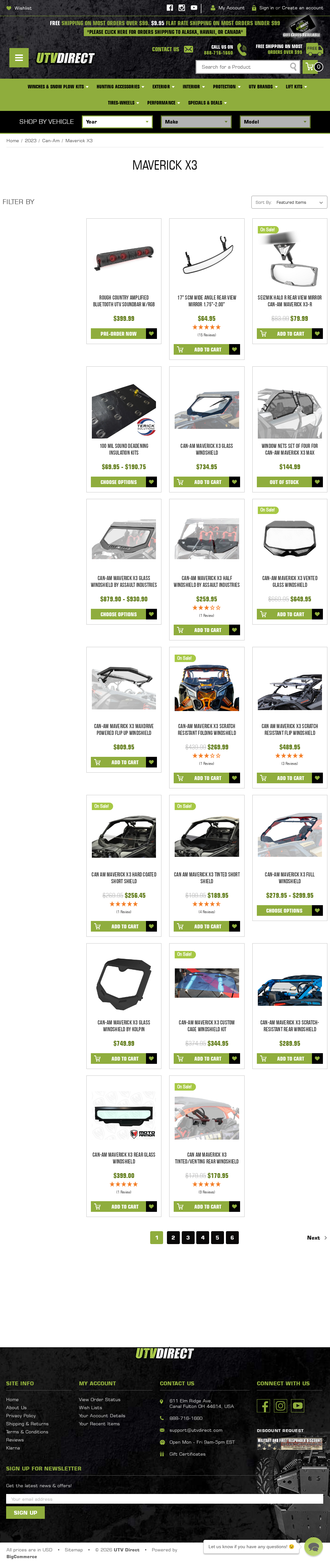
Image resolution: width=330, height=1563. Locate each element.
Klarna (13, 1447)
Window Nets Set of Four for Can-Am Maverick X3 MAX (290, 449)
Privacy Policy (21, 1415)
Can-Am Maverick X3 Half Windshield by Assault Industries (207, 582)
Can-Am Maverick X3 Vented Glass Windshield (289, 582)
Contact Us (165, 49)
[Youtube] (194, 8)
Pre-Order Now (119, 334)
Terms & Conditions (27, 1431)
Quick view (124, 258)
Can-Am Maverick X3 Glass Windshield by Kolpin (124, 1026)
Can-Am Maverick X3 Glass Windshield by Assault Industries (124, 582)
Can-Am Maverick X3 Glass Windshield (206, 449)
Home (12, 1399)
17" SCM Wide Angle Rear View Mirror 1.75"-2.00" (206, 301)
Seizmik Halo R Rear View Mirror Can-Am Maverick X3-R (290, 301)
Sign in (266, 7)
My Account (231, 7)
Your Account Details (102, 1415)
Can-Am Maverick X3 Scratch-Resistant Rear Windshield (289, 1026)
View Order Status (100, 1399)
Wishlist (23, 8)
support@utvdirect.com (196, 1430)
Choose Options (119, 482)
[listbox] (301, 202)
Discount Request (280, 1430)
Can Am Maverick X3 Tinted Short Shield (207, 878)
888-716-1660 (186, 1418)
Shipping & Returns (27, 1423)
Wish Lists (90, 1407)
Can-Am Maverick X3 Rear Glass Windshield (123, 1158)
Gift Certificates (188, 1454)
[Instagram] (182, 8)
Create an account (303, 7)
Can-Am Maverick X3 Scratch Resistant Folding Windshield (207, 730)
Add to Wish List (151, 333)
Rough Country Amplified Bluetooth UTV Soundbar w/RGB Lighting (124, 304)
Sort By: (264, 202)
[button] (313, 1546)
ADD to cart (207, 349)
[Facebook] (170, 8)
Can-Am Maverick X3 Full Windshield (290, 878)
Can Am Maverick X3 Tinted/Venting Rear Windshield (207, 1158)
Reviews (15, 1439)
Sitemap (74, 1549)
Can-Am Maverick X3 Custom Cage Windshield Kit (207, 1026)
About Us (16, 1407)
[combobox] (248, 67)
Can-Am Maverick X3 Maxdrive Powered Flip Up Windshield (124, 730)
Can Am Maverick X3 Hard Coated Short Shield (124, 878)
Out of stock (284, 482)
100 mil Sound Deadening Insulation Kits (124, 449)
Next (314, 1237)
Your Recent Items (99, 1423)
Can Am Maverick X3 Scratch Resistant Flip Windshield (290, 730)
